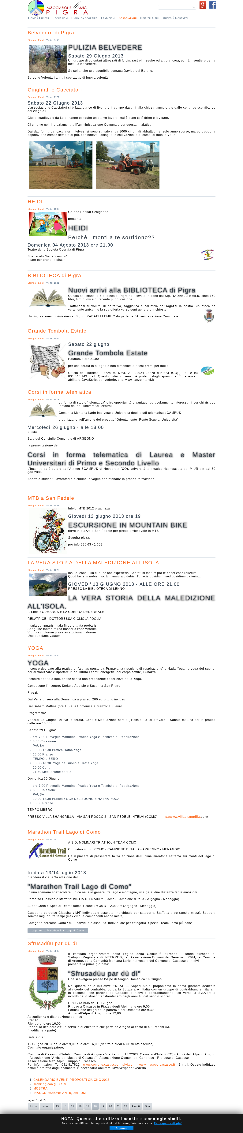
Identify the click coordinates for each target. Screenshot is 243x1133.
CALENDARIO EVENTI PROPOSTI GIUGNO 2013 (71, 1079)
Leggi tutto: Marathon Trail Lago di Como (58, 930)
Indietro (46, 1106)
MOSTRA (40, 1088)
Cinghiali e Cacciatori (55, 90)
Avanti (136, 1106)
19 (102, 1106)
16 (80, 1106)
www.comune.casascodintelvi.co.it (109, 1064)
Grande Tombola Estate (57, 331)
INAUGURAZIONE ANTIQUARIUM (59, 1092)
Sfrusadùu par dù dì (52, 943)
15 (72, 1106)
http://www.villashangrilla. (181, 816)
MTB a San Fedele (51, 498)
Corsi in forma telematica (59, 392)
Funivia (44, 18)
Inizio (33, 1106)
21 (118, 1106)
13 (57, 1106)
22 (125, 1106)
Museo (167, 18)
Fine (147, 1106)
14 (64, 1106)
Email (41, 40)
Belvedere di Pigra (51, 32)
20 (110, 1106)
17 (87, 1106)
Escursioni (60, 18)
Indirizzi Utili (149, 18)
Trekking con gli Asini (49, 1084)
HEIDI (35, 201)
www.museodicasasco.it (157, 1064)
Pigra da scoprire (84, 18)
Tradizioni (108, 18)
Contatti (181, 18)
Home (32, 18)
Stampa (32, 40)
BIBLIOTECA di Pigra (54, 275)
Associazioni (127, 18)
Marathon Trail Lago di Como (64, 832)
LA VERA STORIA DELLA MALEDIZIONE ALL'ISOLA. (94, 562)
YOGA (35, 648)
